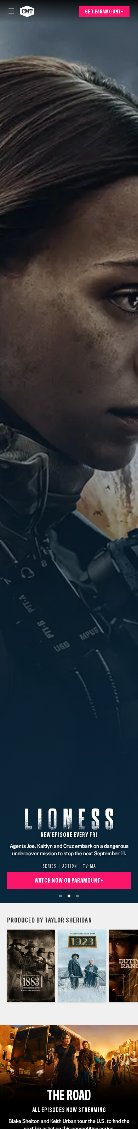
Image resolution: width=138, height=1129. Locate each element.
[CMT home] (27, 11)
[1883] (31, 966)
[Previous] (3, 965)
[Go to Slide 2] (69, 896)
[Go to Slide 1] (60, 896)
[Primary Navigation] (11, 11)
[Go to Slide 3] (77, 896)
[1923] (82, 966)
